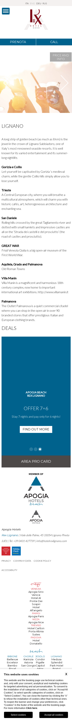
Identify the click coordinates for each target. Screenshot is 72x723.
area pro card (36, 461)
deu (38, 3)
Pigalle (40, 662)
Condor (40, 659)
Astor (40, 668)
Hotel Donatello (36, 642)
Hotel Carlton (36, 628)
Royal (12, 668)
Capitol (40, 665)
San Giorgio (28, 665)
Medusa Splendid (56, 661)
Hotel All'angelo (36, 609)
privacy (6, 560)
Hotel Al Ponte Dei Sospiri (36, 601)
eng (32, 3)
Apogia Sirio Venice (36, 593)
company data (22, 560)
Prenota (18, 42)
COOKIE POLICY (42, 560)
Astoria (28, 662)
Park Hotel (56, 665)
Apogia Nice (36, 622)
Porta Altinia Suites (36, 633)
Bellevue (12, 659)
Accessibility (9, 570)
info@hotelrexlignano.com (51, 541)
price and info (61, 57)
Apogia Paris (36, 616)
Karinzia (28, 659)
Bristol (56, 668)
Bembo (12, 665)
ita (27, 3)
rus (45, 3)
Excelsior (12, 662)
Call (54, 42)
